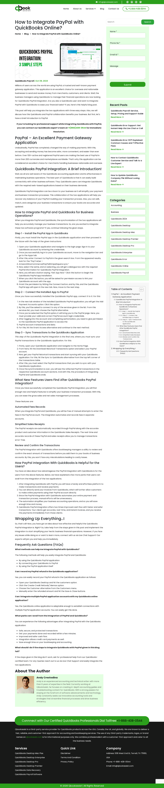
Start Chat (41, 240)
